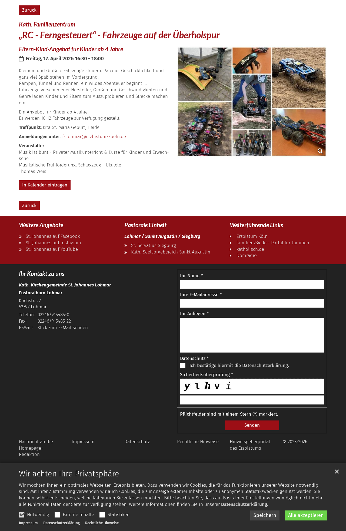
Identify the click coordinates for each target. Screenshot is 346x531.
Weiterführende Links (256, 225)
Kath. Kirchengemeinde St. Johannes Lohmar (65, 285)
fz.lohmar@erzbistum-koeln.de (94, 136)
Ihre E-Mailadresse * (201, 295)
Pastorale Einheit (145, 225)
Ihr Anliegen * (194, 313)
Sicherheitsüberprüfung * (206, 375)
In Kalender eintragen (44, 185)
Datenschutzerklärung (244, 504)
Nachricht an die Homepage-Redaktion (36, 448)
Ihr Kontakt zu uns (41, 273)
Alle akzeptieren (306, 515)
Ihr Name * (191, 276)
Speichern (265, 515)
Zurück (29, 10)
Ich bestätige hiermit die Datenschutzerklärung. (239, 365)
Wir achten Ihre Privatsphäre (69, 474)
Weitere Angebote (41, 225)
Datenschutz (137, 442)
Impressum (28, 523)
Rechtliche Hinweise (102, 523)
